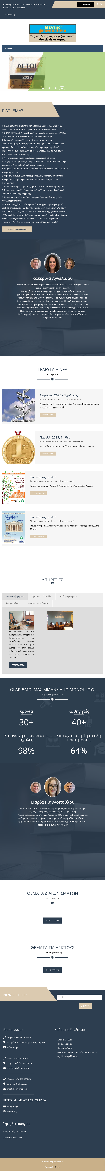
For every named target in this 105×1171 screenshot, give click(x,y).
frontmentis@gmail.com (18, 1068)
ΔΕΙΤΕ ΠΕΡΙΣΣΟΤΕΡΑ (17, 229)
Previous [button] (22, 262)
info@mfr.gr (10, 14)
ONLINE (85, 4)
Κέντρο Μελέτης (64, 1048)
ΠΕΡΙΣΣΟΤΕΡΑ (48, 414)
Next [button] (83, 262)
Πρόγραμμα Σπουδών (41, 596)
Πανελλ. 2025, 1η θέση (56, 437)
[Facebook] (97, 4)
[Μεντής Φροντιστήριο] (52, 33)
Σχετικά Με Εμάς (64, 1039)
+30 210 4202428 (23, 1079)
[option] (52, 263)
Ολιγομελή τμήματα (15, 596)
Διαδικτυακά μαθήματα (38, 603)
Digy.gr (57, 1167)
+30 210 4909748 (22, 1058)
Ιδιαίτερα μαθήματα (68, 596)
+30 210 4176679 (23, 1037)
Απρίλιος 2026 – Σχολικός (59, 395)
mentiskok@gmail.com (17, 1089)
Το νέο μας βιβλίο (43, 477)
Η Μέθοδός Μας (64, 1044)
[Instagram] (101, 4)
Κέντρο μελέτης (13, 603)
